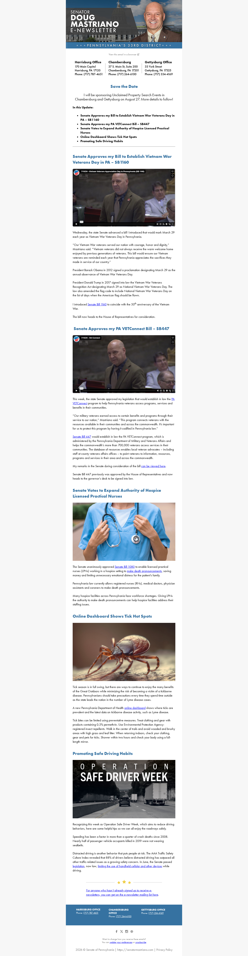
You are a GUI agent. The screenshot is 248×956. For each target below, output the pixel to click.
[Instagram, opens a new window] (126, 932)
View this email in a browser (122, 54)
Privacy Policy (164, 950)
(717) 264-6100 (123, 916)
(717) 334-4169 (156, 913)
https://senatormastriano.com (135, 950)
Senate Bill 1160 (97, 304)
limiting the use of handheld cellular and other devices (130, 866)
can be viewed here (153, 466)
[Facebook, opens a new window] (116, 932)
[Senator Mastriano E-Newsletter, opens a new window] (124, 24)
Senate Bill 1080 (125, 567)
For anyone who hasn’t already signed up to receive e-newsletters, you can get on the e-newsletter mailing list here (122, 892)
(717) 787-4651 (90, 913)
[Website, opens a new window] (131, 932)
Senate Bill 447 (82, 437)
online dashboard (135, 708)
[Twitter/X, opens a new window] (121, 932)
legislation (78, 866)
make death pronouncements (144, 571)
